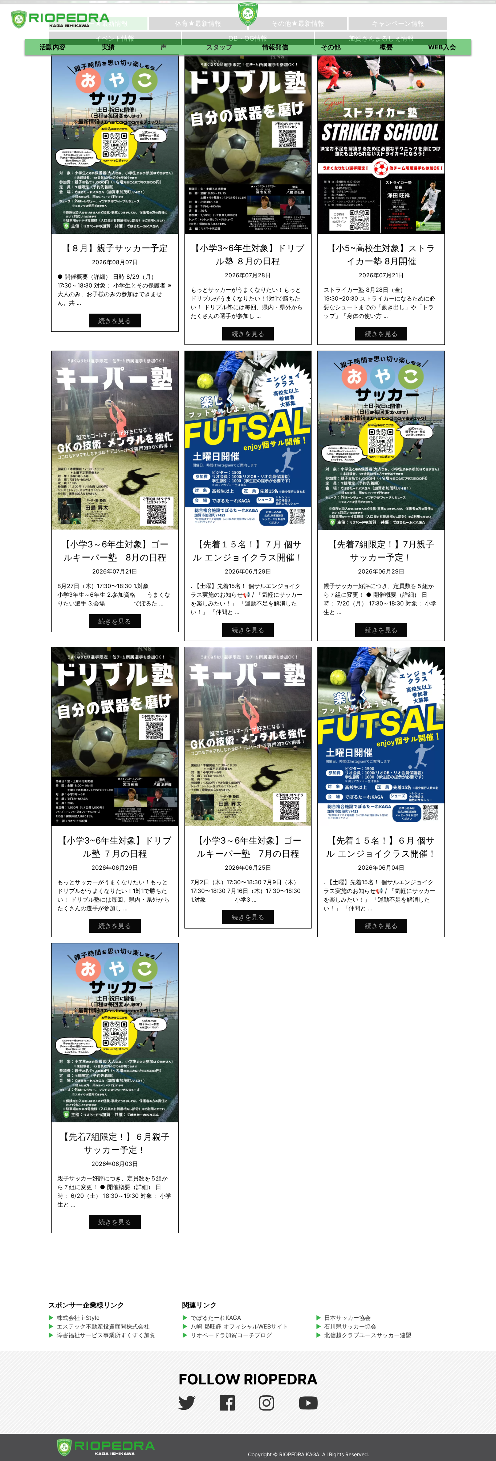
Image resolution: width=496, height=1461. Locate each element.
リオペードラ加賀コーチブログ (231, 1335)
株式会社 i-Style (78, 1317)
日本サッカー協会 (347, 1317)
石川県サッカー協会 (350, 1326)
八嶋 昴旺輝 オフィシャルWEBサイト (242, 1326)
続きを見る (114, 320)
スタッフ (219, 47)
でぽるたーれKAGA (216, 1317)
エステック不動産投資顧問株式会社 (103, 1326)
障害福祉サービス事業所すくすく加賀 (106, 1335)
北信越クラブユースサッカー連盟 (367, 1335)
